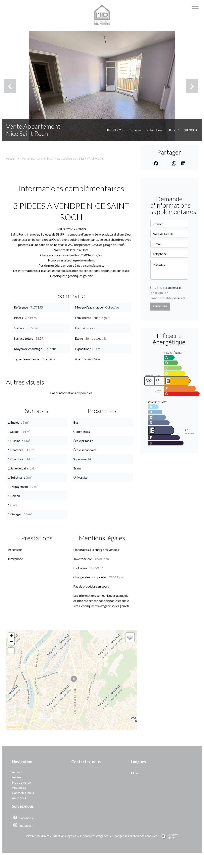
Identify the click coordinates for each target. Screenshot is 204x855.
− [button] (11, 641)
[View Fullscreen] (11, 651)
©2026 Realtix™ (37, 836)
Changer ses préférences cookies (134, 836)
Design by (173, 836)
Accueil (10, 158)
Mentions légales (64, 836)
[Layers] (130, 637)
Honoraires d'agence (94, 836)
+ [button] (11, 635)
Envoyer (160, 306)
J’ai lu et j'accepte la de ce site (167, 293)
